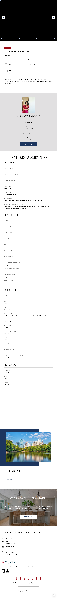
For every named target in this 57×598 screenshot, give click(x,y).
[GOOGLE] (36, 578)
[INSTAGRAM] (16, 578)
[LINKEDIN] (24, 578)
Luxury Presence (38, 583)
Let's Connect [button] (28, 516)
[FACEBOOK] (20, 578)
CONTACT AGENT (28, 144)
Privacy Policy (34, 591)
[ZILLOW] (40, 578)
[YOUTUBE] (32, 578)
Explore (10, 479)
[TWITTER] (28, 578)
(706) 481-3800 (28, 128)
